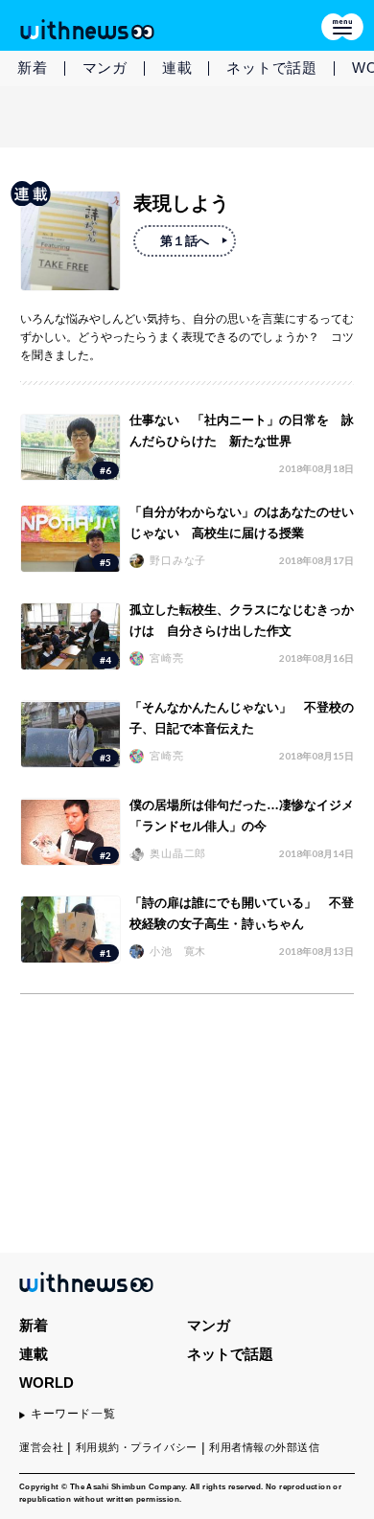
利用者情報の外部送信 (264, 1447)
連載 (177, 67)
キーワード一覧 (73, 1413)
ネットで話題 (271, 67)
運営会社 (41, 1447)
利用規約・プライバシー (137, 1447)
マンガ (105, 67)
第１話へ (184, 241)
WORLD (46, 1382)
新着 (32, 67)
